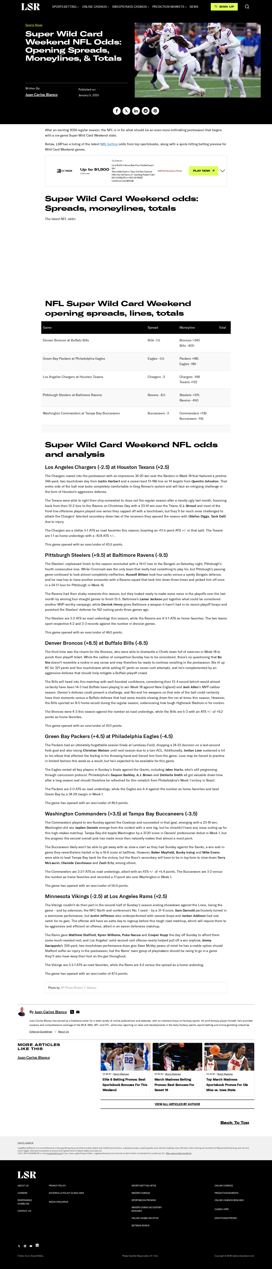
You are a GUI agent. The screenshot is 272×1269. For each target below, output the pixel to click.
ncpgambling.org (55, 1153)
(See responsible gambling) (179, 1153)
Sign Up (226, 6)
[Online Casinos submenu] (108, 7)
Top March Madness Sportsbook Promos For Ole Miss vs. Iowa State (227, 1084)
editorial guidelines (40, 1031)
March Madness (121, 1074)
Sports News (33, 25)
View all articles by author (177, 1104)
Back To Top (234, 1122)
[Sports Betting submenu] (78, 7)
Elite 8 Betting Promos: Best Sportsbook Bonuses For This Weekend (125, 1084)
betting (109, 144)
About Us (63, 1031)
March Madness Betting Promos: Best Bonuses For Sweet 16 (174, 1084)
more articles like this (39, 1046)
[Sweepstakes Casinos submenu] (148, 7)
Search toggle (247, 6)
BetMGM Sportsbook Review (170, 171)
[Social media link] (117, 111)
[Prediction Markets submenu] (186, 7)
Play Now (202, 170)
